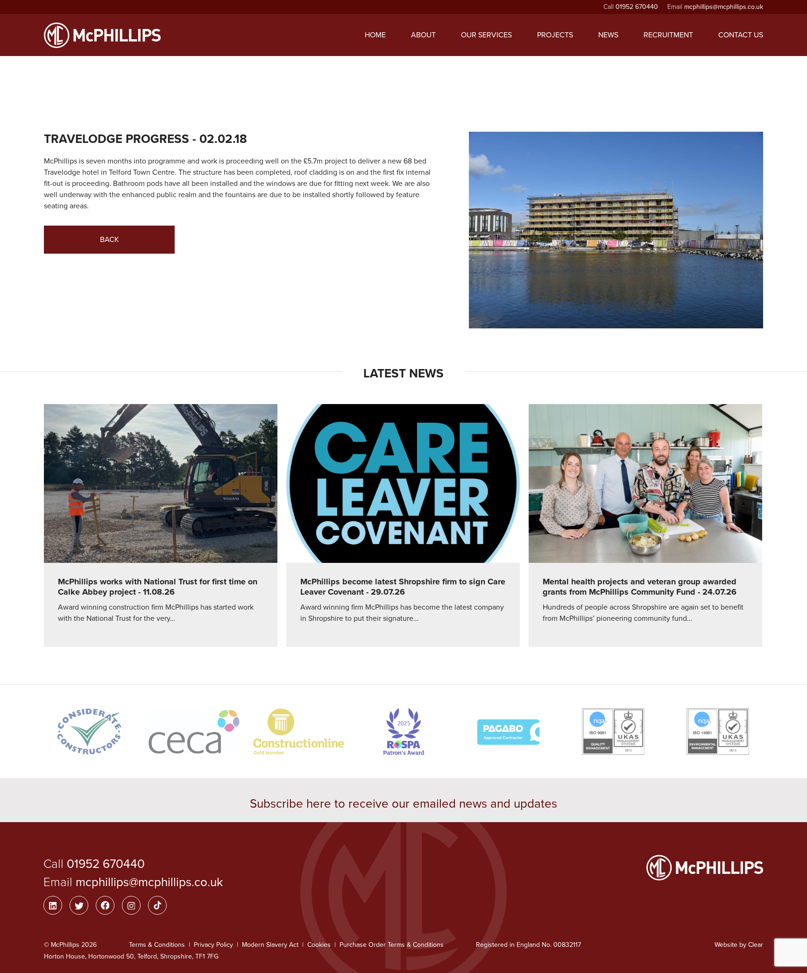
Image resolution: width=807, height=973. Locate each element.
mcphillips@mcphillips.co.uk (723, 7)
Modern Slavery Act (270, 945)
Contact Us (740, 35)
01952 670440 (637, 7)
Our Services (486, 35)
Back (109, 239)
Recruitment (668, 35)
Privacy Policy (213, 945)
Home (375, 35)
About (423, 35)
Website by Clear (739, 945)
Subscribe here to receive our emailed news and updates (403, 803)
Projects (555, 35)
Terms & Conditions (157, 945)
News (608, 35)
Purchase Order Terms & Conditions (392, 945)
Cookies (319, 945)
